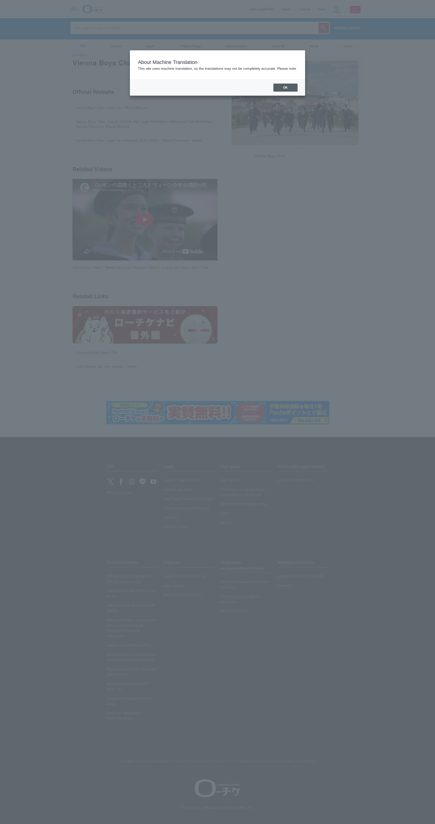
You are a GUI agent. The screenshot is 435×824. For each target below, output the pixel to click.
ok (285, 87)
